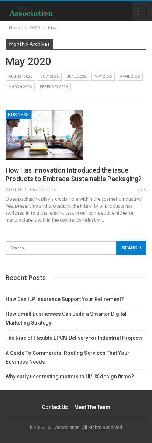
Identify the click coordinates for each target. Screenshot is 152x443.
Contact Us (55, 407)
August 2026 (20, 77)
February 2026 (54, 87)
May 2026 (103, 77)
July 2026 (50, 77)
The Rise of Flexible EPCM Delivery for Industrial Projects (74, 338)
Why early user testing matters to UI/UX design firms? (70, 377)
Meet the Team (92, 407)
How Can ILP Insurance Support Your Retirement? (65, 299)
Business (18, 114)
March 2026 (20, 87)
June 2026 (76, 77)
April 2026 (130, 77)
